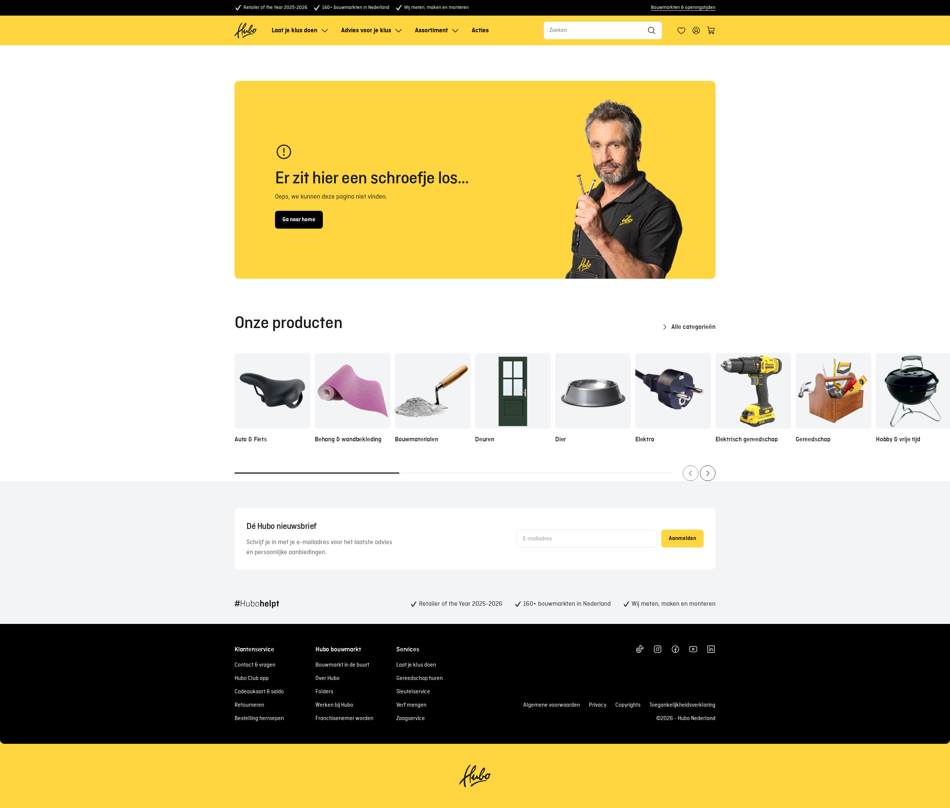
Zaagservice (410, 718)
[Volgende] (707, 473)
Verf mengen (411, 705)
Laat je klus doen (294, 30)
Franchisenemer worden (344, 718)
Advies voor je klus (366, 30)
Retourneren (249, 705)
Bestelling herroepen (259, 718)
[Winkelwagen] (711, 30)
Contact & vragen (255, 665)
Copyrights (628, 705)
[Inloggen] (681, 30)
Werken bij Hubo (334, 705)
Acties (480, 30)
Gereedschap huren (419, 678)
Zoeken (558, 30)
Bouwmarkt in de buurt (342, 665)
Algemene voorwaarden (551, 705)
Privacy (597, 705)
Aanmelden (682, 539)
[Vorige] (690, 473)
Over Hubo (327, 678)
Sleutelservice (413, 692)
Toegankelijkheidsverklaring (682, 705)
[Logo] (246, 30)
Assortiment (431, 30)
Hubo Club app (252, 678)
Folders (324, 692)
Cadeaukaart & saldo (259, 692)
